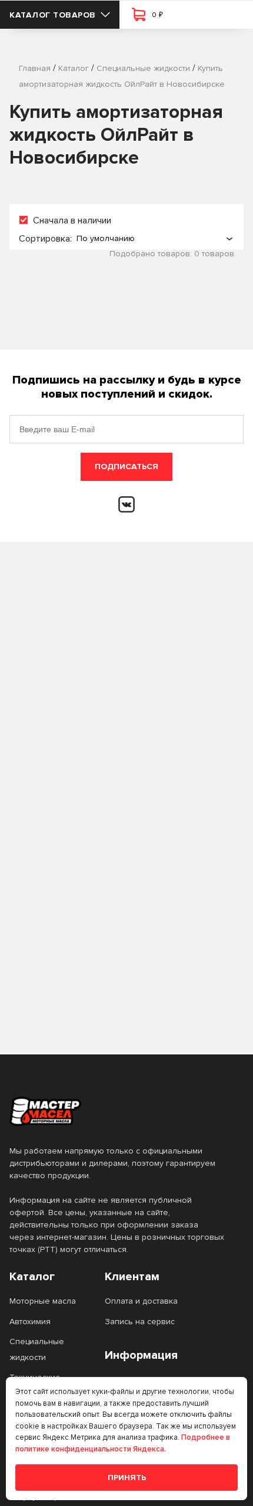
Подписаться (126, 467)
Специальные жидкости (36, 1349)
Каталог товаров (52, 15)
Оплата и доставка (141, 1301)
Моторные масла (42, 1301)
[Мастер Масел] (117, 1111)
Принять (127, 1478)
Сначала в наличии (72, 220)
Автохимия (30, 1322)
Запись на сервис (140, 1322)
